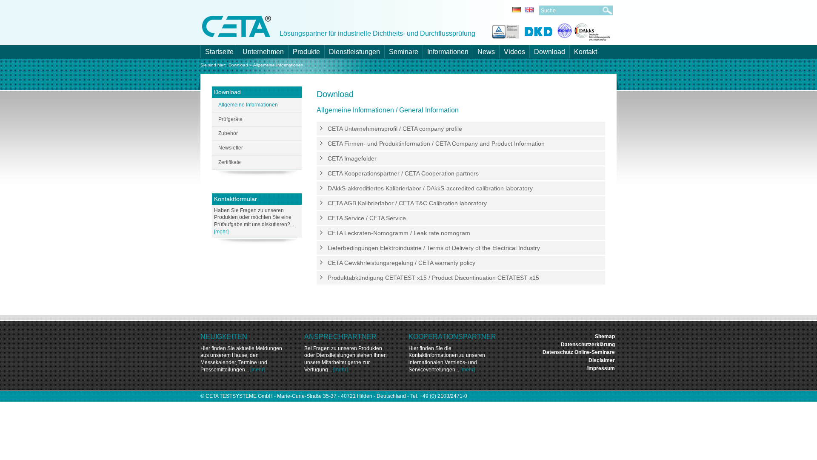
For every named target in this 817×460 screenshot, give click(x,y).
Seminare (403, 51)
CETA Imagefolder (352, 158)
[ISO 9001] (504, 30)
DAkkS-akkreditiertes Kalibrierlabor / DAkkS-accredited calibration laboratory (430, 188)
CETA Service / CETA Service (367, 218)
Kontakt (585, 51)
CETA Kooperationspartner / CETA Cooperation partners (403, 173)
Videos (514, 51)
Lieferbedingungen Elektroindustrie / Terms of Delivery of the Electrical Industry (434, 247)
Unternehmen (263, 51)
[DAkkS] (584, 30)
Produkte (306, 51)
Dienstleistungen (354, 51)
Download (549, 51)
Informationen (447, 51)
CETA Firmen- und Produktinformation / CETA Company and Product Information (436, 143)
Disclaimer (601, 360)
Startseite (219, 51)
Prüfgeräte (230, 119)
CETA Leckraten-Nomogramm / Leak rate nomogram (399, 233)
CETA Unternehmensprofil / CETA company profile (395, 128)
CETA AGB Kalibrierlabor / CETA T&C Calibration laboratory (407, 203)
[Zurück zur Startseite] (236, 25)
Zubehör (228, 133)
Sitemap (605, 336)
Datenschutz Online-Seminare (579, 352)
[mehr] (221, 232)
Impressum (601, 368)
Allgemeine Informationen (278, 65)
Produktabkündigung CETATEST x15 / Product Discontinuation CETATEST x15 (433, 277)
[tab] (461, 129)
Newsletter (230, 148)
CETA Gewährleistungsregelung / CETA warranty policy (401, 262)
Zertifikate (229, 162)
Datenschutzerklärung (588, 345)
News (486, 51)
